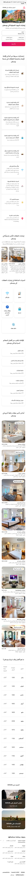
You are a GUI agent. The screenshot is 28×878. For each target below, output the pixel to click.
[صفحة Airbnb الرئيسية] (24, 7)
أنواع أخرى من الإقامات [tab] (11, 840)
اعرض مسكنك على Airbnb (9, 7)
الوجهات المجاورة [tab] (21, 840)
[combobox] (13, 34)
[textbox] (19, 39)
